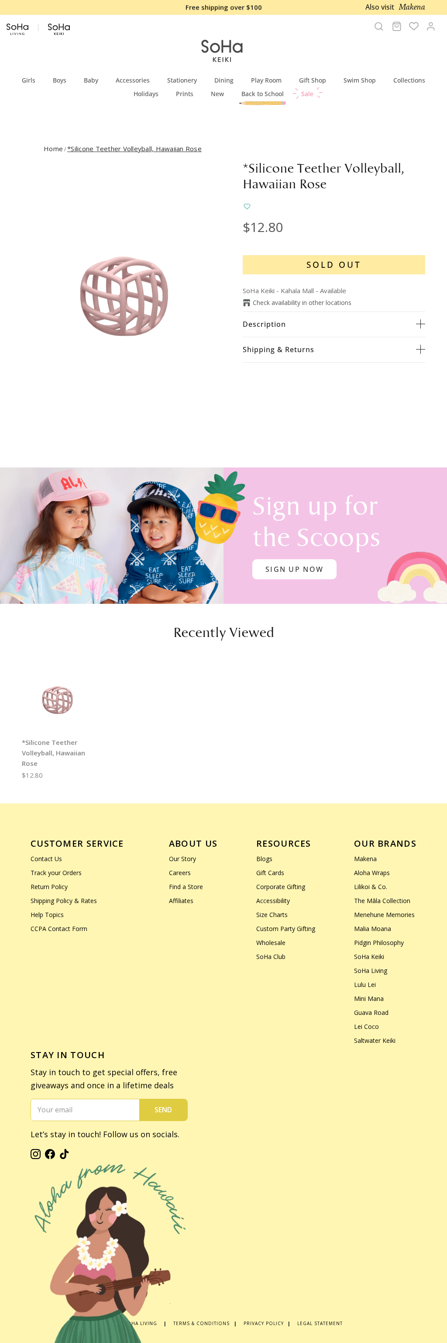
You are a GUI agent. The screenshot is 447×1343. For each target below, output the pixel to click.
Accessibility (273, 900)
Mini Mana (369, 998)
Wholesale (270, 942)
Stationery (182, 80)
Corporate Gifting (280, 887)
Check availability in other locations (302, 302)
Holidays (146, 94)
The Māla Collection (382, 900)
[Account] (431, 26)
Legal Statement (320, 1323)
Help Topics (47, 914)
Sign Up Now (294, 569)
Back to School (262, 94)
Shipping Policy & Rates (64, 900)
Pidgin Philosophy (379, 942)
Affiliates (181, 900)
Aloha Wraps (372, 873)
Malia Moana (372, 928)
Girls (28, 80)
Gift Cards (270, 873)
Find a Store (186, 887)
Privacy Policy (264, 1323)
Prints (184, 94)
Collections (409, 80)
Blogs (264, 859)
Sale (307, 94)
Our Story (182, 859)
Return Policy (49, 887)
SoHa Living (370, 970)
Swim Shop (360, 80)
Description (264, 324)
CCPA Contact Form (59, 928)
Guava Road (371, 1012)
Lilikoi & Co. (370, 887)
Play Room (266, 80)
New (217, 94)
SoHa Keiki (369, 956)
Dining (224, 80)
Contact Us (46, 859)
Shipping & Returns (278, 349)
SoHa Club (270, 956)
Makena (365, 859)
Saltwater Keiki (374, 1040)
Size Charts (272, 914)
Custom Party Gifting (285, 928)
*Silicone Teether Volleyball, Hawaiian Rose (134, 148)
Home (53, 148)
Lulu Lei (365, 984)
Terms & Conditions (201, 1323)
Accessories (133, 80)
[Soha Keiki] (221, 51)
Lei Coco (366, 1026)
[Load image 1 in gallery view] (123, 293)
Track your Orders (56, 873)
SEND (163, 1110)
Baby (91, 80)
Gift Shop (312, 80)
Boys (59, 80)
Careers (180, 873)
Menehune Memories (384, 914)
